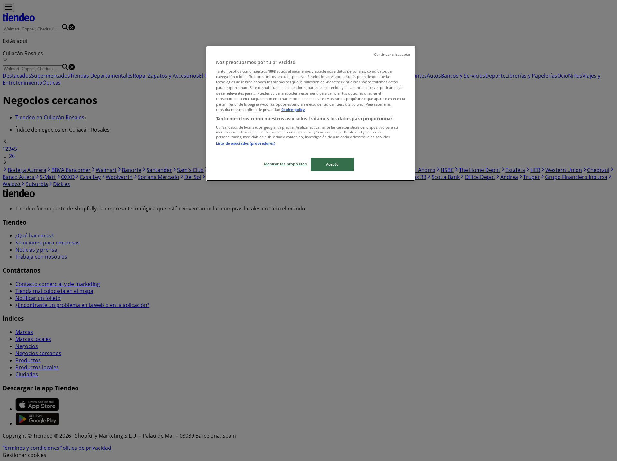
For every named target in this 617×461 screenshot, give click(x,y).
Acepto (332, 164)
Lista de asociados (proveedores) (245, 143)
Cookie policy (293, 109)
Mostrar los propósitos (285, 163)
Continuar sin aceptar (392, 54)
